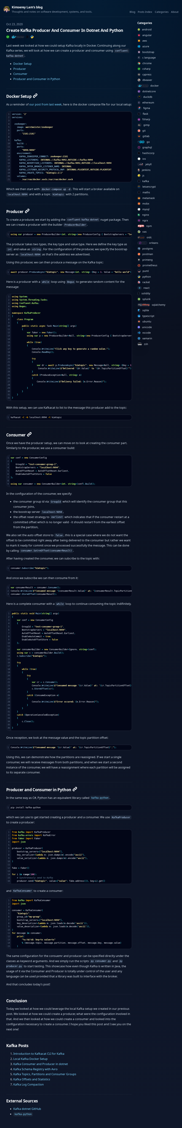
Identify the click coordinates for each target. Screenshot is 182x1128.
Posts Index (145, 12)
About (174, 12)
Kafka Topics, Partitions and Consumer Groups (44, 1074)
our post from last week (45, 104)
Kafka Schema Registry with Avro (35, 1069)
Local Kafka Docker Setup (30, 1059)
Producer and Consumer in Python (36, 79)
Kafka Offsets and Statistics (31, 1079)
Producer (19, 69)
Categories (161, 12)
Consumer (20, 74)
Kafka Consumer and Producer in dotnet (40, 1064)
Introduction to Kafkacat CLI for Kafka (38, 1054)
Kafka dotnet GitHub (27, 1109)
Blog (132, 12)
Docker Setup (22, 64)
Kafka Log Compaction (28, 1084)
